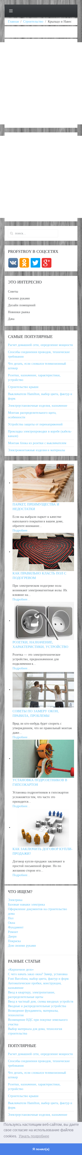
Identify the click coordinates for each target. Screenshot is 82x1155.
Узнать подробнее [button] (34, 1136)
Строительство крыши (23, 387)
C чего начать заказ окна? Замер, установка (37, 974)
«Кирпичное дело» (21, 969)
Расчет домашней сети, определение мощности (40, 345)
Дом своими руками (22, 945)
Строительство (33, 21)
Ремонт (13, 932)
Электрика (15, 900)
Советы (13, 291)
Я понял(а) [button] (41, 1149)
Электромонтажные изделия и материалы (36, 450)
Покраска (14, 941)
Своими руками (19, 298)
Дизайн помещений (22, 305)
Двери (12, 936)
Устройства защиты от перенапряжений (35, 424)
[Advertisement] (41, 83)
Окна (11, 923)
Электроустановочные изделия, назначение (37, 405)
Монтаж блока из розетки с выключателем (37, 443)
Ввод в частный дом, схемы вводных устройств (40, 1001)
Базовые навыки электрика (26, 904)
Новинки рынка (19, 312)
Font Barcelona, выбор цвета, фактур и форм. (38, 978)
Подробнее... (21, 530)
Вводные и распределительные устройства (37, 1006)
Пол (10, 918)
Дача (11, 319)
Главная (13, 21)
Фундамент (15, 927)
